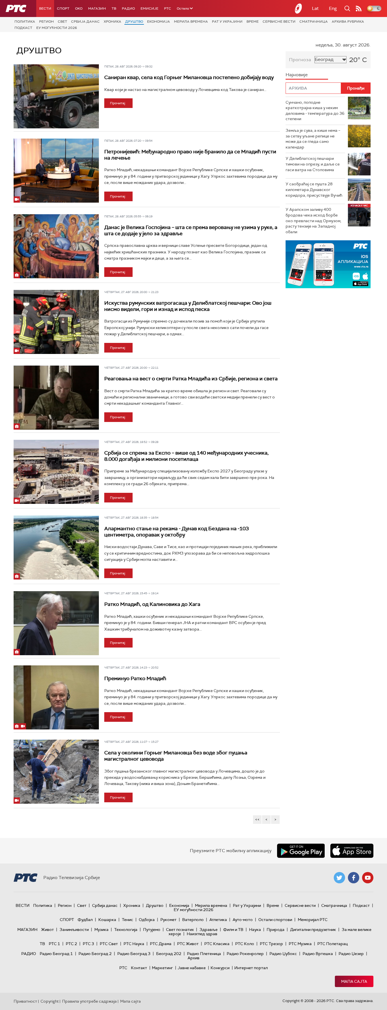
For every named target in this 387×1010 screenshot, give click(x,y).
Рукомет (168, 919)
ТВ (114, 8)
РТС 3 (88, 943)
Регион (46, 21)
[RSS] (358, 8)
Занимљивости (74, 929)
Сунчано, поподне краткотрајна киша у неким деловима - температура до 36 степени (315, 111)
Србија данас (85, 21)
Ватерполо (193, 919)
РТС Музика (300, 943)
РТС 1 (54, 943)
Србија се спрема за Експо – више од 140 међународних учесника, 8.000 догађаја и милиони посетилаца (186, 455)
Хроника (112, 21)
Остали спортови (275, 919)
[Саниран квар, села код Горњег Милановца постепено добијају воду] (56, 96)
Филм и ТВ (233, 929)
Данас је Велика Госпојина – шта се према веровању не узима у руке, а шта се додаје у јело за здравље (190, 230)
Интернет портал (251, 967)
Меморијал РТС (313, 919)
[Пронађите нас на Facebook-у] (353, 877)
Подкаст (23, 28)
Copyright (50, 1001)
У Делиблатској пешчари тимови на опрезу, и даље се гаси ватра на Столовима (313, 164)
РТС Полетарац (332, 943)
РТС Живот (188, 943)
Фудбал (85, 919)
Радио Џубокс (283, 953)
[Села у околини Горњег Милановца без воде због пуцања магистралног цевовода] (56, 772)
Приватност (25, 1001)
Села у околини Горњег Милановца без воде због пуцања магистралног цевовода (175, 755)
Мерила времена (191, 21)
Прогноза (300, 60)
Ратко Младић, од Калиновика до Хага (152, 604)
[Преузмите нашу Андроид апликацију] (301, 851)
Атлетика (218, 919)
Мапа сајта (354, 981)
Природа (275, 929)
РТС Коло (244, 943)
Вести (45, 8)
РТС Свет (109, 943)
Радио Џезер (351, 953)
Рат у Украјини (227, 21)
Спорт (63, 8)
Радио (128, 8)
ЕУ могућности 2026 (56, 28)
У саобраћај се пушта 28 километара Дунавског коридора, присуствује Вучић (314, 189)
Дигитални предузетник (313, 929)
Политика (24, 21)
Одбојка (147, 919)
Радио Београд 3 (133, 953)
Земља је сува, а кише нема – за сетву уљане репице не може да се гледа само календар (313, 139)
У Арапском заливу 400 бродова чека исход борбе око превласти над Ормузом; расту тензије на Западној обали (313, 220)
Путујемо (151, 929)
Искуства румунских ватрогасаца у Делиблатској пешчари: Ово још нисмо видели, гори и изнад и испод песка (187, 306)
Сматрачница (313, 21)
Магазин (97, 8)
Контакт (139, 967)
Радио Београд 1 (56, 953)
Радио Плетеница (204, 953)
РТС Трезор (271, 943)
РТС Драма (160, 943)
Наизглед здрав (202, 933)
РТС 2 (71, 943)
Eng (333, 8)
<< (257, 819)
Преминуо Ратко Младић (135, 678)
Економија (158, 21)
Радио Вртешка (318, 953)
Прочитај (117, 103)
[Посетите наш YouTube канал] (367, 877)
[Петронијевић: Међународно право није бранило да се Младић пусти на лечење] (56, 171)
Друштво (134, 21)
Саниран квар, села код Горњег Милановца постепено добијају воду (189, 77)
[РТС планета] (299, 8)
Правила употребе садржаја (89, 1001)
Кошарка (107, 919)
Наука (255, 929)
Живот (47, 929)
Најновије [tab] (297, 75)
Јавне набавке (192, 967)
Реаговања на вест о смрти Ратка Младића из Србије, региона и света (191, 378)
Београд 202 (168, 953)
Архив (193, 957)
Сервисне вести (279, 21)
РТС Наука (134, 943)
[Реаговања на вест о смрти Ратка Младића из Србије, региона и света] (56, 398)
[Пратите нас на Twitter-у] (339, 877)
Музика (101, 929)
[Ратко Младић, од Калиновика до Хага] (56, 623)
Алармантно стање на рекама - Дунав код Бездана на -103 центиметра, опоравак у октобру (176, 531)
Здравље (208, 929)
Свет (62, 21)
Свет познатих (180, 929)
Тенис (127, 919)
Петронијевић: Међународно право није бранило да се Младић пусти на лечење (190, 154)
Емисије (149, 8)
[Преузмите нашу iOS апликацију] (351, 851)
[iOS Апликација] (328, 264)
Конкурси (219, 967)
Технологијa (125, 929)
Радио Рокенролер (245, 953)
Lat (315, 8)
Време (252, 21)
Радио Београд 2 (95, 953)
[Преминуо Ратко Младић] (56, 697)
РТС (167, 8)
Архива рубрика (348, 21)
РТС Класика (216, 943)
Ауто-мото (243, 919)
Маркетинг (162, 967)
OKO (78, 8)
